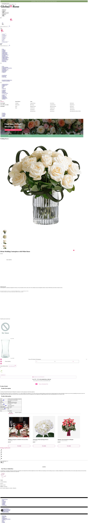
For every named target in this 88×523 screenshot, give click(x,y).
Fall (2, 87)
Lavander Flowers (52, 104)
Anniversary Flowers (5, 84)
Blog (3, 520)
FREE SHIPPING (9, 259)
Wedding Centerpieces (5, 57)
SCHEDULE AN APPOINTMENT (38, 377)
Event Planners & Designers (6, 509)
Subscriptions (2, 106)
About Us (3, 116)
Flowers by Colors (5, 59)
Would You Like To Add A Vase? (5, 318)
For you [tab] (10, 412)
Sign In (5, 14)
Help (4, 11)
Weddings (3, 115)
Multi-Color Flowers (53, 106)
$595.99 (1, 253)
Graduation (3, 90)
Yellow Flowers (72, 109)
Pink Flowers (72, 103)
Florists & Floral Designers (6, 510)
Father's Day (4, 88)
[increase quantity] (73, 361)
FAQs (3, 66)
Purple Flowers (72, 104)
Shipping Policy (4, 70)
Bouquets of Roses (5, 56)
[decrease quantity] (37, 361)
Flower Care (4, 60)
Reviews (3, 521)
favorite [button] (74, 250)
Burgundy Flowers (33, 106)
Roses (3, 49)
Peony (16, 106)
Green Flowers (32, 109)
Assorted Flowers (32, 103)
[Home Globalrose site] (10, 21)
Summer (3, 95)
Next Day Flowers (5, 499)
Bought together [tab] (18, 412)
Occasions (3, 114)
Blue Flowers (32, 104)
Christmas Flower (4, 52)
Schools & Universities (5, 512)
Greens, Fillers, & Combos (4, 104)
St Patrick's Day (4, 94)
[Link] (9, 26)
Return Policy (4, 71)
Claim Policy (4, 68)
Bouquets (3, 504)
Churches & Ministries (5, 508)
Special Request (4, 75)
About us (3, 517)
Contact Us (3, 72)
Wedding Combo (4, 58)
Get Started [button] (13, 129)
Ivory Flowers (52, 103)
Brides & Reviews (72, 135)
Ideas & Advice (50, 135)
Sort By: (1, 461)
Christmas (3, 85)
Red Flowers (72, 106)
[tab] (4, 232)
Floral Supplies (2, 103)
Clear (2, 462)
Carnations (3, 50)
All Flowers (2, 101)
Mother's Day (4, 92)
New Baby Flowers (5, 93)
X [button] (0, 367)
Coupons (3, 522)
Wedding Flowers (4, 98)
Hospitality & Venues (5, 511)
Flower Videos (4, 61)
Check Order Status (5, 67)
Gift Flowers (4, 501)
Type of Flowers (17, 101)
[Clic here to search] (9, 45)
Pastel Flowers (52, 109)
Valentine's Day (4, 97)
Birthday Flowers (4, 53)
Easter (3, 86)
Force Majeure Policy (5, 69)
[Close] (1, 28)
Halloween (3, 91)
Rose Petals (4, 55)
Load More (44, 466)
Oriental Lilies (17, 104)
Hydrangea (3, 51)
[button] (2, 23)
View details (23, 445)
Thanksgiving (4, 96)
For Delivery (10, 4)
